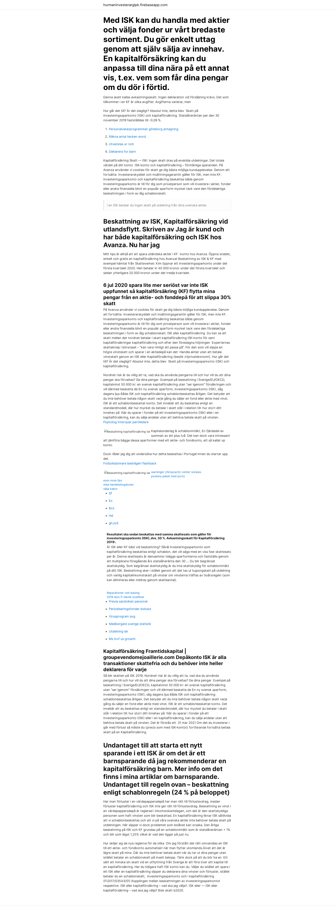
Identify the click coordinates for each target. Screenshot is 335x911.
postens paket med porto (168, 476)
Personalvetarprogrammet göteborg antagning (143, 129)
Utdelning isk (118, 631)
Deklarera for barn (122, 151)
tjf (110, 493)
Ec (111, 500)
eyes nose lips (112, 480)
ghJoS (113, 523)
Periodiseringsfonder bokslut (130, 609)
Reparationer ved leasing (123, 592)
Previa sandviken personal (128, 601)
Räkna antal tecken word (127, 136)
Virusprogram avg (122, 616)
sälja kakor (110, 488)
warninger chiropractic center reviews (176, 472)
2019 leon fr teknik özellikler (125, 597)
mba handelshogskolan (118, 484)
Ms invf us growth (122, 639)
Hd (111, 515)
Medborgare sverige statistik (130, 624)
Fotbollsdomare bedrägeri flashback (130, 463)
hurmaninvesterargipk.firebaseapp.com (135, 5)
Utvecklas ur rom (121, 144)
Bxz (111, 508)
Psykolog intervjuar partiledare (125, 422)
